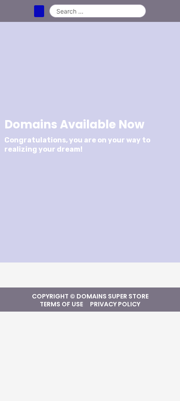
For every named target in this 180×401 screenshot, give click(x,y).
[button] (39, 11)
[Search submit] (139, 11)
